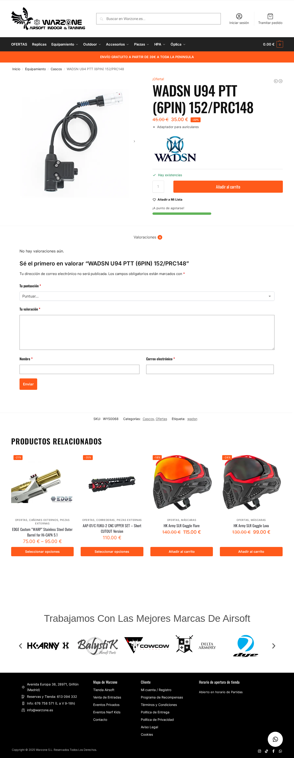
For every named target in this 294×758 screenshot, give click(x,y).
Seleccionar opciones (42, 551)
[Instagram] (259, 751)
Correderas (105, 520)
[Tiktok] (266, 751)
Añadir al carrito (228, 187)
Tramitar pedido (270, 23)
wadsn (192, 419)
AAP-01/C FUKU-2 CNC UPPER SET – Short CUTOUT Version (112, 528)
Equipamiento (35, 69)
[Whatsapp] (280, 751)
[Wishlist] (66, 459)
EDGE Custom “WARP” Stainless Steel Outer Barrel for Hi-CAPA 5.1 (42, 532)
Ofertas (161, 419)
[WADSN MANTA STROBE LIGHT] (276, 81)
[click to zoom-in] (76, 141)
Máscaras (188, 520)
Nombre (26, 358)
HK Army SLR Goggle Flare (182, 525)
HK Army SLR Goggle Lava (251, 525)
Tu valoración (30, 308)
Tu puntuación (30, 285)
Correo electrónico (160, 358)
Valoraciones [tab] (147, 237)
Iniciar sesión (239, 23)
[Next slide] (134, 141)
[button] (20, 645)
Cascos (56, 69)
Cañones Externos (43, 520)
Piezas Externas (129, 520)
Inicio (16, 69)
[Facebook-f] (273, 751)
